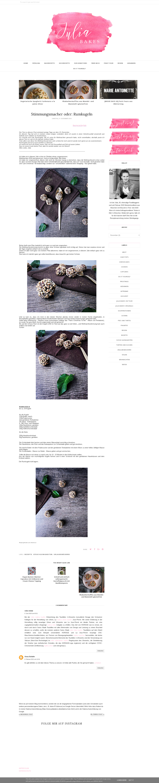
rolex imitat (29, 611)
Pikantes (124, 325)
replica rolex (51, 625)
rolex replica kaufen (38, 617)
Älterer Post (97, 714)
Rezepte (28, 554)
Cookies (124, 267)
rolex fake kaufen (76, 630)
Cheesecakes (124, 262)
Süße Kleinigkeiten (42, 554)
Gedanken (124, 286)
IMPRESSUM (24, 768)
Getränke (124, 291)
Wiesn (124, 364)
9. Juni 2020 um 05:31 (31, 613)
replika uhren (48, 646)
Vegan (124, 355)
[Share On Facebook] (94, 549)
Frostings (124, 281)
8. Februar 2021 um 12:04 (32, 659)
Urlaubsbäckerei (62, 554)
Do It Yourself (124, 277)
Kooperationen (124, 311)
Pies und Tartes (124, 321)
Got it (131, 780)
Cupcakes (124, 272)
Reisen (124, 330)
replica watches (79, 635)
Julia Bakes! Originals (124, 306)
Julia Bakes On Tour (124, 301)
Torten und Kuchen (124, 345)
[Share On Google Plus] (98, 549)
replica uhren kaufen (64, 620)
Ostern (124, 316)
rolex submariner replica (59, 640)
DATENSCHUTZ (25, 771)
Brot (124, 252)
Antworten (100, 651)
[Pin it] (102, 549)
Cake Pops (124, 257)
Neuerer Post (26, 714)
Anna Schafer (30, 656)
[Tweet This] (90, 549)
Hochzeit (124, 296)
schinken (98, 663)
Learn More (122, 780)
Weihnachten (124, 360)
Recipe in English (79, 125)
